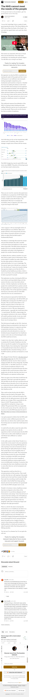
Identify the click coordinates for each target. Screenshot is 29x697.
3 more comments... (5, 624)
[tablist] (7, 566)
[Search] (26, 632)
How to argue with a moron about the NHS (11, 636)
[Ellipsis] (27, 579)
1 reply (7, 596)
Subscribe (21, 2)
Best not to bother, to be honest (8, 639)
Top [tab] (3, 632)
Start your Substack (11, 690)
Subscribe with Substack (15, 672)
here (5, 32)
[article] (14, 639)
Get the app (21, 690)
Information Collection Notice (19, 677)
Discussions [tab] (12, 632)
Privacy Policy (15, 678)
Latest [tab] (6, 632)
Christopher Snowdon (9, 16)
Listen (25, 17)
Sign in (26, 2)
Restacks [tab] (10, 566)
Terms (23, 685)
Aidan (5, 579)
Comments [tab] (4, 566)
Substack (7, 694)
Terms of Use (22, 675)
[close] (25, 647)
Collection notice (14, 687)
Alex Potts (6, 601)
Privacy (19, 685)
